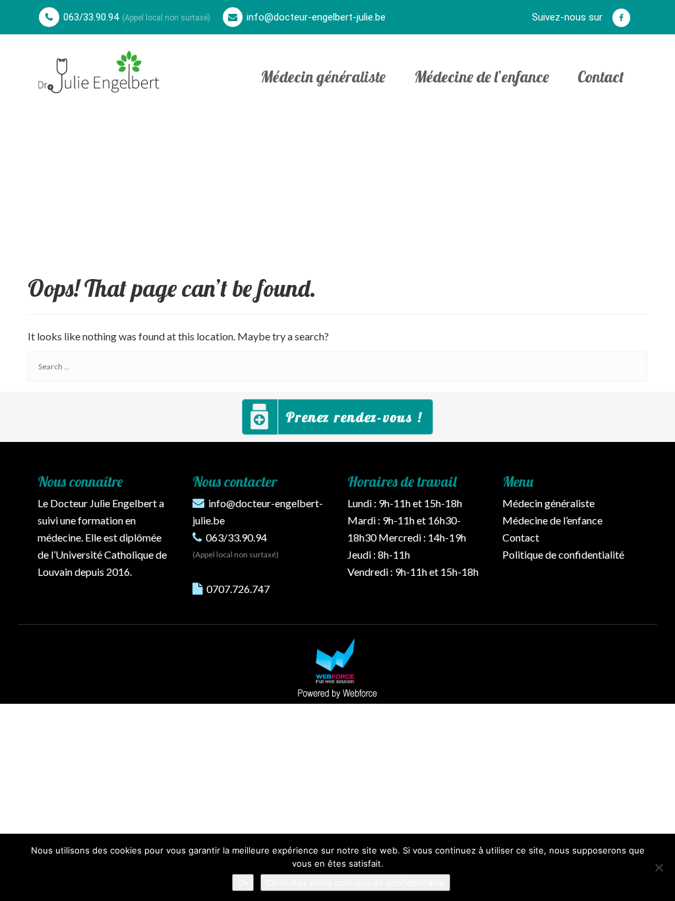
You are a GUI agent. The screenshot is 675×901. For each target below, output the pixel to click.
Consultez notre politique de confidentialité (355, 882)
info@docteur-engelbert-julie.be (316, 17)
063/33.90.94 (91, 17)
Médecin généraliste (323, 76)
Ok (243, 882)
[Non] (658, 867)
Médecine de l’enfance (481, 76)
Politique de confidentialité (563, 554)
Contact (600, 76)
